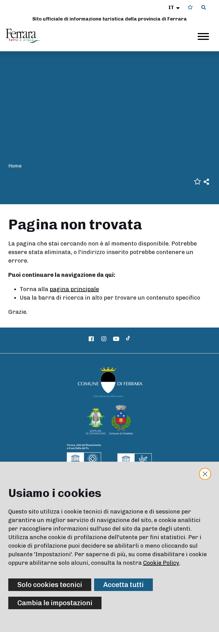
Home (15, 166)
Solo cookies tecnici (49, 584)
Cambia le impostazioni (54, 603)
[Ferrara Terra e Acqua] (26, 36)
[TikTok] (128, 339)
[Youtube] (116, 339)
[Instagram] (104, 339)
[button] (175, 7)
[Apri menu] (203, 36)
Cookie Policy (161, 562)
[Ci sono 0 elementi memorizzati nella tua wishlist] (190, 7)
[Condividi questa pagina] (206, 181)
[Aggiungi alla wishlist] (197, 181)
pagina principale (74, 289)
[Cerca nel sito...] (204, 8)
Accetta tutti (123, 584)
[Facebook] (91, 339)
